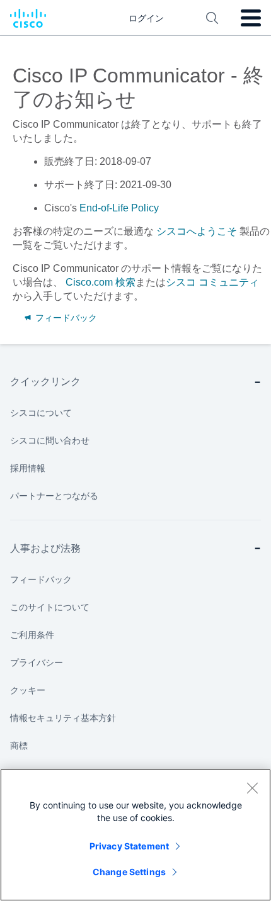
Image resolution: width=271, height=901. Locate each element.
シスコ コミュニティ (212, 282)
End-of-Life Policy (119, 208)
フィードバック (65, 318)
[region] (135, 835)
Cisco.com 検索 (101, 282)
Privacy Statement (129, 846)
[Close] (252, 787)
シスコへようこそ (196, 231)
